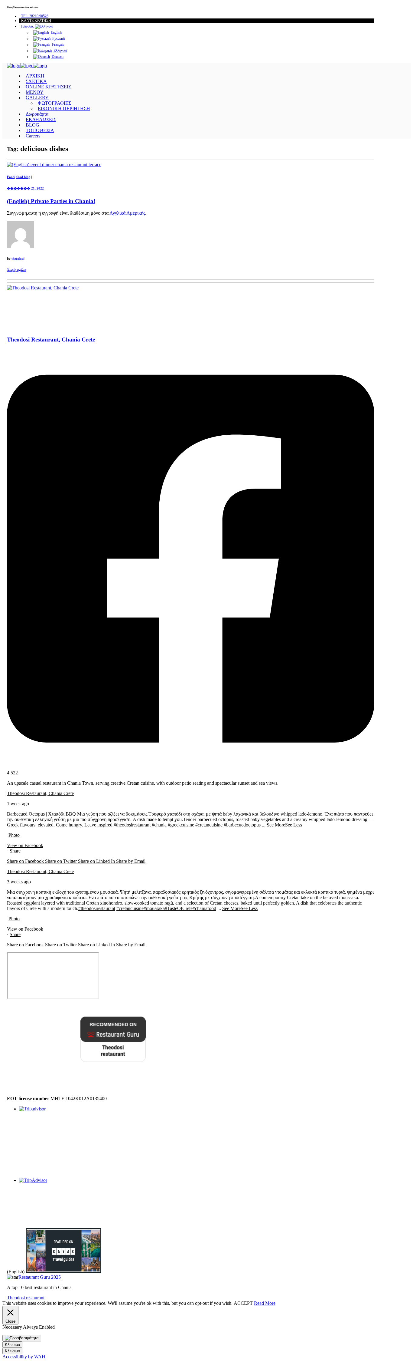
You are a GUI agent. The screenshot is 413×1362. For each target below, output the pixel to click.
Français (57, 44)
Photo (14, 835)
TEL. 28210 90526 (34, 16)
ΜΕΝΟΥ (35, 92)
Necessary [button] (12, 1327)
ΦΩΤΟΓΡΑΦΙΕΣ (54, 103)
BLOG (32, 124)
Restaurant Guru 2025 (39, 1277)
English (56, 32)
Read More (264, 1303)
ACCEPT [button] (243, 1303)
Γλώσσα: (28, 26)
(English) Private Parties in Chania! (51, 201)
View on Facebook (25, 845)
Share (15, 850)
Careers (33, 135)
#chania (159, 824)
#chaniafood (204, 908)
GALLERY (37, 97)
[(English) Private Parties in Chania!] (54, 164)
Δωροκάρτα (37, 114)
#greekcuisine (181, 824)
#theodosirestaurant (132, 824)
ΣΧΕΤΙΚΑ (36, 81)
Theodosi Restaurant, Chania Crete (40, 793)
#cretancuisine (209, 824)
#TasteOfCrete (179, 908)
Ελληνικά (60, 50)
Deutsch (57, 56)
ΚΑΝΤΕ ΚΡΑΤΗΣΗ (36, 20)
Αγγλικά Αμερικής (127, 213)
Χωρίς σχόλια (16, 270)
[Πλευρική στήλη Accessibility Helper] (21, 1338)
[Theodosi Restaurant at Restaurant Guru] (76, 1060)
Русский (58, 38)
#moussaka (154, 908)
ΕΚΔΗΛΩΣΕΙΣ (41, 119)
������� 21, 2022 (25, 188)
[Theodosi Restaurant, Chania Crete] (43, 287)
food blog (23, 177)
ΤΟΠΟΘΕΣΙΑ (40, 130)
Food (11, 177)
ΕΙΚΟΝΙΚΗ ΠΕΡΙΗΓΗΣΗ (64, 108)
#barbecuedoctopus (242, 824)
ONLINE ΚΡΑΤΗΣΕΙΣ (48, 86)
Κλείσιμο (12, 1344)
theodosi (17, 258)
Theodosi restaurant (25, 1297)
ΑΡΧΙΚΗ (35, 75)
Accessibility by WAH (23, 1356)
